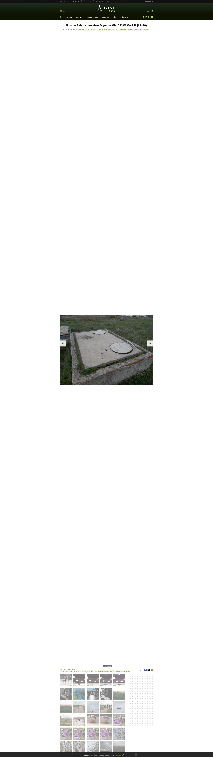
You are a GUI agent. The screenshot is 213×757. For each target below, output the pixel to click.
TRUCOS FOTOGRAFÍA (91, 17)
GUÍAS (114, 17)
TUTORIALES (105, 17)
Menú (64, 11)
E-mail (152, 670)
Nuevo (148, 11)
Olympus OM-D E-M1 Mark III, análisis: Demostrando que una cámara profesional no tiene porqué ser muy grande (114, 30)
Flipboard (146, 17)
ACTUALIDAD (68, 17)
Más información (119, 755)
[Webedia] (149, 1)
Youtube (152, 17)
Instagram (149, 17)
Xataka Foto (106, 8)
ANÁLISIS (78, 17)
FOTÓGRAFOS (124, 17)
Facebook (143, 17)
